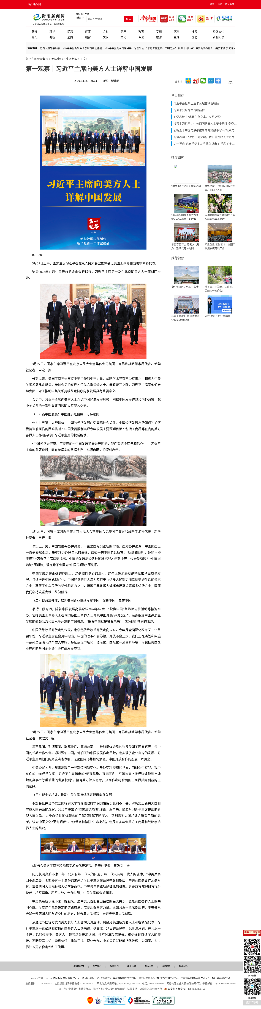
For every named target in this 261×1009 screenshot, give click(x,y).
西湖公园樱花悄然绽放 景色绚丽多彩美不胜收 (220, 217)
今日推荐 (177, 95)
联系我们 (114, 966)
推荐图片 (177, 157)
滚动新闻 (32, 48)
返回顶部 (252, 1003)
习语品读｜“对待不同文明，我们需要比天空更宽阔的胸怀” (205, 137)
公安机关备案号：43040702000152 (186, 989)
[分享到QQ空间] (188, 80)
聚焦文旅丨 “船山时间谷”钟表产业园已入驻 (220, 188)
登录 (212, 4)
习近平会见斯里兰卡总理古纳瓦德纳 (196, 103)
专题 (159, 31)
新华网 (115, 80)
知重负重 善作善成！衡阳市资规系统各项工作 (220, 246)
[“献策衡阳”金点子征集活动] (186, 174)
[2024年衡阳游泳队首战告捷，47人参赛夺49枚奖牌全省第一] (186, 203)
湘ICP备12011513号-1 (168, 978)
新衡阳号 (218, 37)
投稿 (220, 4)
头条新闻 (71, 58)
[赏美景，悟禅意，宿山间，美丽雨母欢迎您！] (220, 275)
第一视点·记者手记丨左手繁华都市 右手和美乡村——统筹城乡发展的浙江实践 (205, 143)
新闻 (34, 31)
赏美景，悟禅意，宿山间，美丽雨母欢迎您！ (220, 289)
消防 (70, 37)
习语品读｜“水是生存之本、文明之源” (197, 116)
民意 (70, 31)
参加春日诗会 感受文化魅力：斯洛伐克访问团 (185, 246)
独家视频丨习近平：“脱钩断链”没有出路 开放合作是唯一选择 (120, 48)
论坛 (34, 37)
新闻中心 (57, 58)
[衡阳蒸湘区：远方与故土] (186, 275)
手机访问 (131, 966)
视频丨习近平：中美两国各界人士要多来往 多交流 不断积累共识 (205, 123)
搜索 (194, 31)
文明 (105, 37)
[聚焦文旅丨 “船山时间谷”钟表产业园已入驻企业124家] (220, 174)
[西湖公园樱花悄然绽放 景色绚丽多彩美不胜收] (220, 203)
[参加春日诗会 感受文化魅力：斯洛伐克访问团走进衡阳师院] (186, 232)
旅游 (159, 37)
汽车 (177, 31)
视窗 (88, 37)
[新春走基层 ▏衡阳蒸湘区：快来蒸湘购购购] (186, 304)
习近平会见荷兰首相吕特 (189, 110)
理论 (52, 31)
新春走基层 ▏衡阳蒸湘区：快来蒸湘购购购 (186, 318)
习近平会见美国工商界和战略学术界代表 (62, 48)
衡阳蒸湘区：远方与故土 (185, 287)
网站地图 (229, 4)
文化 (123, 37)
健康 (88, 31)
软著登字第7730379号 (124, 978)
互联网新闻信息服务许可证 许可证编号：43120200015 (80, 978)
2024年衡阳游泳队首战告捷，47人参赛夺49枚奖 (185, 217)
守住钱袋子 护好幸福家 (217, 316)
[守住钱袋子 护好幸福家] (220, 304)
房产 (123, 31)
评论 (141, 37)
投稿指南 (166, 966)
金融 (105, 31)
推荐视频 (177, 258)
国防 (194, 37)
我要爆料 (183, 966)
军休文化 (218, 31)
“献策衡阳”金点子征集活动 (186, 186)
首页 (45, 58)
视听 (52, 37)
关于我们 (97, 966)
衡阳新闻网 (34, 4)
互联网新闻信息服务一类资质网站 (48, 24)
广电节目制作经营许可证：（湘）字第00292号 (205, 978)
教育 (141, 31)
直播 (177, 37)
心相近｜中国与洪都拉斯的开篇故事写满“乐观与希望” (205, 130)
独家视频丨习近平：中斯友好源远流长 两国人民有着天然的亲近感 (193, 48)
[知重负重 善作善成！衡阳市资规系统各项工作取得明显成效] (220, 232)
